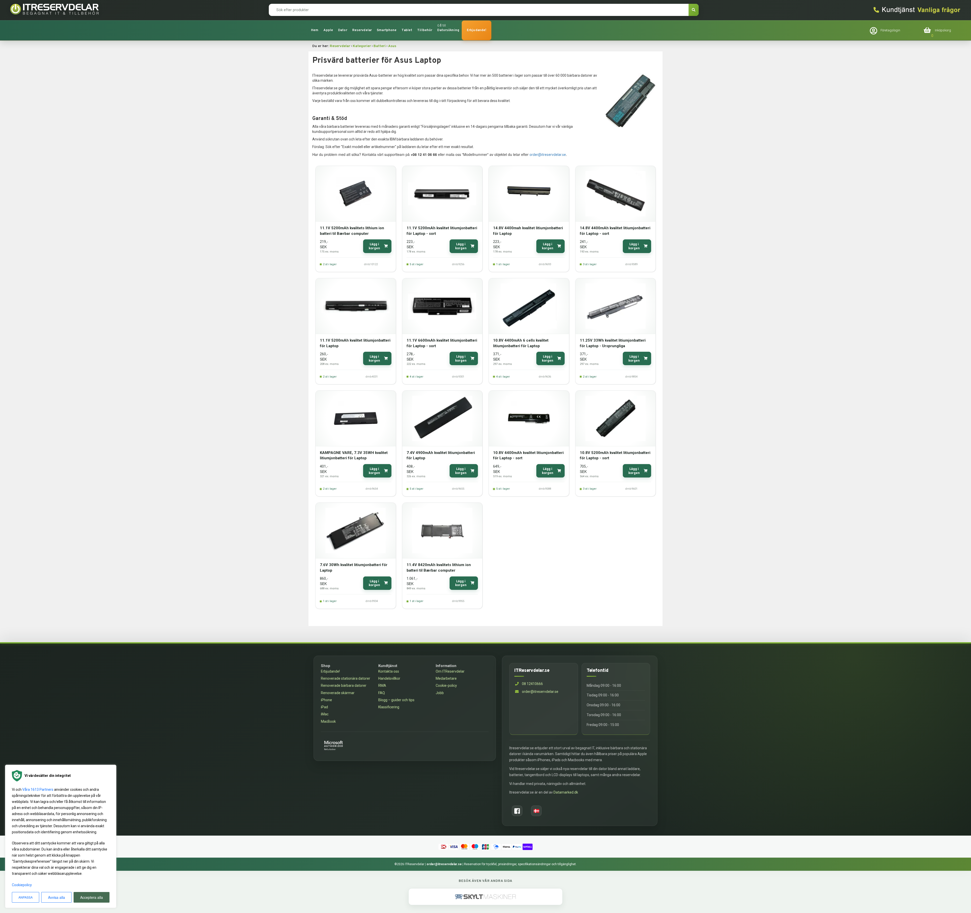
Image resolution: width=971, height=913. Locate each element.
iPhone (326, 700)
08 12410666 (532, 684)
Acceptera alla (91, 897)
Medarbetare (446, 678)
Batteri (379, 46)
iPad (324, 707)
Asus (392, 46)
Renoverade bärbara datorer (343, 685)
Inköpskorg (943, 30)
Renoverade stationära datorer (345, 678)
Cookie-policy (446, 685)
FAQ (381, 693)
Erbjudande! (476, 30)
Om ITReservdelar (450, 671)
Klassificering (388, 707)
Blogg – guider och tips (396, 700)
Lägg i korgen (374, 246)
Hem (314, 30)
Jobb (440, 693)
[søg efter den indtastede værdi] (694, 10)
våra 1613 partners (37, 789)
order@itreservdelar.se (547, 155)
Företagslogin (890, 30)
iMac (324, 714)
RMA (382, 685)
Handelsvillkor (389, 678)
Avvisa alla (56, 897)
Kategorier (362, 46)
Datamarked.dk (566, 792)
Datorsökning (448, 30)
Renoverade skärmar (338, 693)
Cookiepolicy (22, 885)
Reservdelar (340, 46)
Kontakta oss (388, 671)
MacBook (328, 721)
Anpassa (25, 897)
